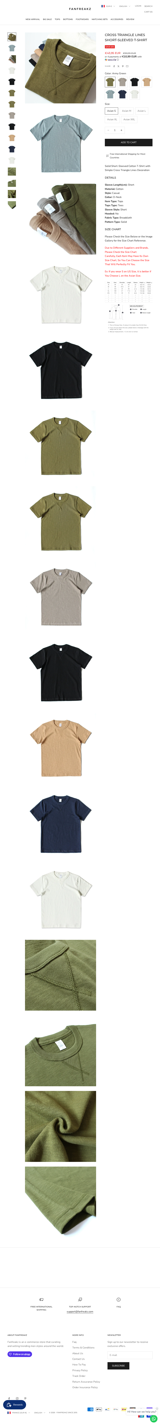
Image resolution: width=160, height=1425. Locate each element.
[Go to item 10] (12, 138)
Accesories (117, 19)
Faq (74, 1342)
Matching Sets (100, 19)
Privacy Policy (80, 1370)
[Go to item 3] (12, 59)
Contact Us (78, 1359)
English (123, 6)
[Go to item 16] (12, 205)
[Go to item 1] (12, 36)
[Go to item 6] (12, 93)
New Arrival (33, 19)
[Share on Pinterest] (123, 66)
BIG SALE (47, 19)
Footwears (82, 19)
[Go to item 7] (12, 104)
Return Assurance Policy (86, 1382)
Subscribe (118, 1365)
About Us (77, 1353)
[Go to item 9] (12, 126)
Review (130, 19)
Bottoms (68, 19)
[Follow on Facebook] (9, 1398)
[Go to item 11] (12, 149)
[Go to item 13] (12, 171)
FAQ (119, 1307)
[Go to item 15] (12, 194)
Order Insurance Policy (85, 1387)
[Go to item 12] (12, 160)
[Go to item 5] (12, 81)
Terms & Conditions (83, 1347)
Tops (57, 19)
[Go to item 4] (12, 70)
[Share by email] (127, 66)
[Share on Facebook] (114, 66)
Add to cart (129, 142)
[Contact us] (154, 1419)
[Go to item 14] (12, 182)
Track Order (78, 1376)
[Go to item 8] (12, 115)
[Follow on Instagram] (17, 1398)
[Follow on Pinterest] (25, 1398)
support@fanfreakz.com (80, 1311)
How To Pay (79, 1364)
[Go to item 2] (12, 48)
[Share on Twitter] (118, 66)
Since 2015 (72, 1412)
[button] (128, 58)
